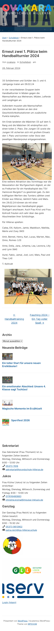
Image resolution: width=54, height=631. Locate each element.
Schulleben (14, 38)
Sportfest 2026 (20, 420)
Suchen (47, 26)
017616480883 (13, 496)
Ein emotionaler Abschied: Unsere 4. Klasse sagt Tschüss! (24, 388)
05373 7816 (12, 466)
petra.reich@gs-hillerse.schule (21, 530)
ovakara (11, 62)
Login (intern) (9, 602)
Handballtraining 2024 (14, 319)
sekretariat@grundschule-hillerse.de (24, 469)
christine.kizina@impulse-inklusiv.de (24, 499)
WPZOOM (32, 624)
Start (4, 38)
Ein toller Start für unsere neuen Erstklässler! (21, 365)
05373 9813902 (14, 526)
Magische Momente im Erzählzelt (22, 408)
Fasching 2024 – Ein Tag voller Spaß (39, 319)
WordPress (22, 621)
